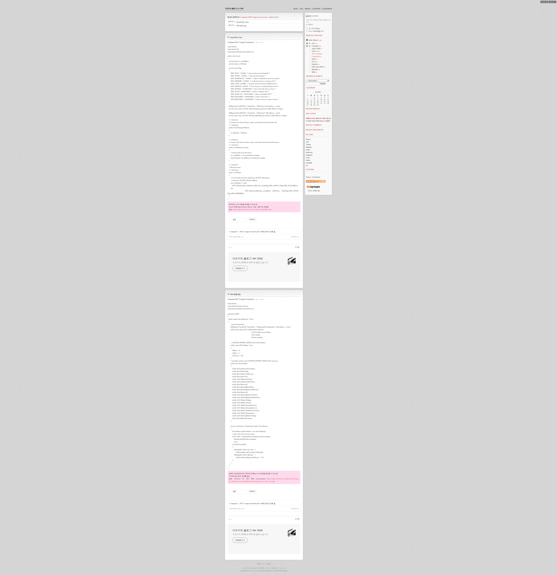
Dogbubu (309, 155)
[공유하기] (238, 219)
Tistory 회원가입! (314, 191)
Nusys (308, 139)
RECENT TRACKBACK (314, 130)
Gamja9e (309, 163)
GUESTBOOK (327, 9)
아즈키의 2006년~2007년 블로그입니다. (251, 262)
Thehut (308, 144)
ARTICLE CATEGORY (314, 35)
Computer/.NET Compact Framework (241, 42)
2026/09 (318, 92)
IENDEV (274, 568)
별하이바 (319, 118)
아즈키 (308, 118)
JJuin (308, 157)
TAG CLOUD (310, 113)
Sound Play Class (242, 22)
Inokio (308, 160)
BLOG (296, 9)
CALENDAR (310, 88)
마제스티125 (315, 121)
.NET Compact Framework (249, 232)
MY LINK (309, 134)
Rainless (309, 147)
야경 (327, 118)
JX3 (307, 142)
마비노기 (322, 121)
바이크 (313, 118)
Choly (308, 150)
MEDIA (307, 9)
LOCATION (316, 9)
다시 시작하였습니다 (316, 31)
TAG (301, 9)
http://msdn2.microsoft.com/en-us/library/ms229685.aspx (252, 209)
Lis (307, 165)
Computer (233, 232)
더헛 (323, 118)
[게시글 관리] (242, 219)
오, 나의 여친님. (314, 28)
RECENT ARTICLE (313, 109)
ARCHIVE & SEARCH (314, 76)
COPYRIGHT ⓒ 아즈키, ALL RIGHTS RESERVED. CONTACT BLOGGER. (264, 571)
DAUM (254, 568)
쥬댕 (309, 121)
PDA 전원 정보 (241, 26)
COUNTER (310, 169)
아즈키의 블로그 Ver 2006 (234, 8)
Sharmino (309, 152)
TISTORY (261, 568)
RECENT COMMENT (313, 125)
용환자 (328, 121)
